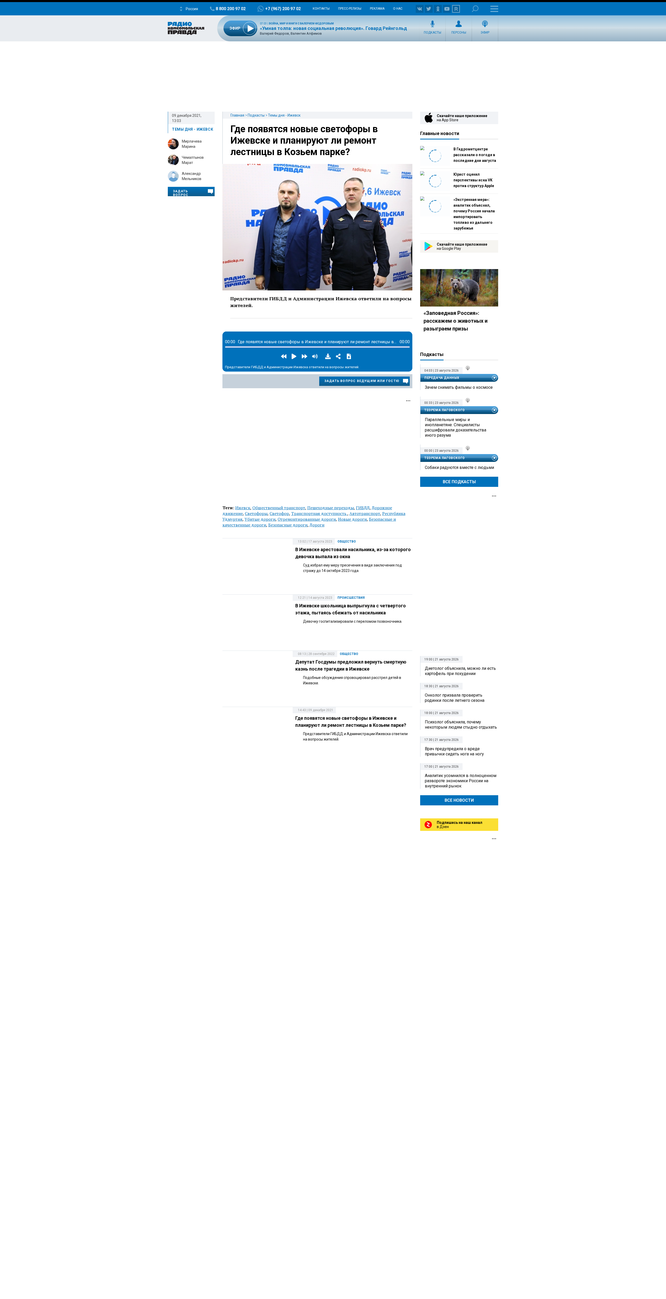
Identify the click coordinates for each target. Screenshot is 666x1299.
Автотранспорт (364, 513)
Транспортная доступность (319, 513)
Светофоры (256, 513)
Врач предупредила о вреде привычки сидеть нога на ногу (454, 751)
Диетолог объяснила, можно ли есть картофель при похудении (460, 671)
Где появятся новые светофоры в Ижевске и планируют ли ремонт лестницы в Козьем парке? (304, 140)
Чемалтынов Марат (193, 160)
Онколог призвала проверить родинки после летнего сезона (454, 698)
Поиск (475, 8)
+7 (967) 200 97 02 (283, 8)
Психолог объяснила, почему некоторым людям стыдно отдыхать (461, 724)
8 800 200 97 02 (231, 8)
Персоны (458, 32)
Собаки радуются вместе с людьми (459, 467)
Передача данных (441, 378)
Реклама (377, 8)
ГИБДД (363, 508)
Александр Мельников (191, 176)
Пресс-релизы (349, 8)
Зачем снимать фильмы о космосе (459, 387)
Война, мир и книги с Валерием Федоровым (301, 23)
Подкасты (432, 32)
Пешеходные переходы (330, 508)
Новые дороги (352, 519)
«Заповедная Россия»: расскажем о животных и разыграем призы (456, 321)
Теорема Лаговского (444, 410)
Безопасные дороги (288, 525)
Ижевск (242, 508)
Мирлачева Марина (192, 144)
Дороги (317, 525)
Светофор (279, 513)
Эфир (485, 32)
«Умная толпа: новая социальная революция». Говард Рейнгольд (333, 28)
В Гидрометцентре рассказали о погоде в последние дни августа (474, 155)
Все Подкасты (459, 481)
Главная (237, 115)
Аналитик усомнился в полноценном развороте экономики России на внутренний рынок (460, 780)
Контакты (321, 8)
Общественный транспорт (278, 508)
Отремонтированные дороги (307, 519)
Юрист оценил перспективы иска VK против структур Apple (473, 180)
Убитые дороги (260, 519)
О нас (397, 8)
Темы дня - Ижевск (284, 115)
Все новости (459, 800)
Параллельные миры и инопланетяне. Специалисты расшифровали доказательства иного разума (455, 427)
